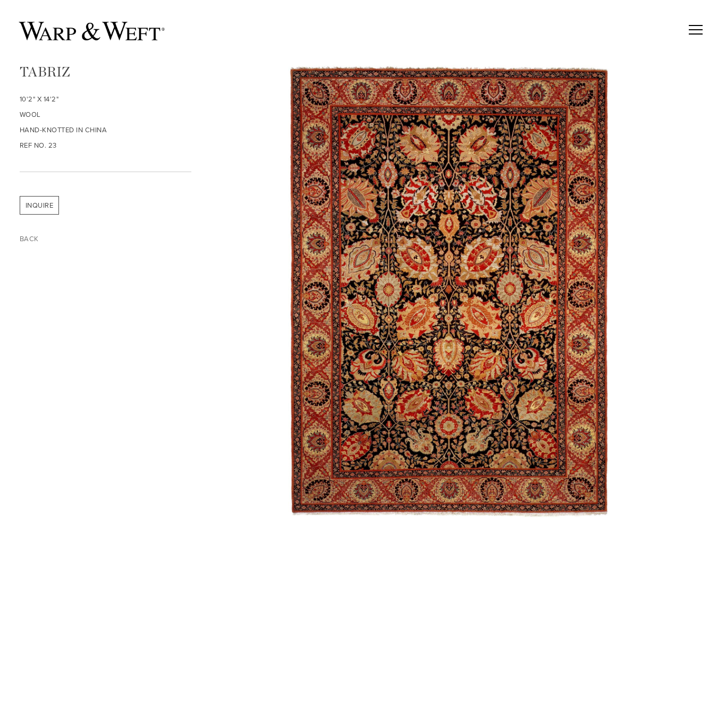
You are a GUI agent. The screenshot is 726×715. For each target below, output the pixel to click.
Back (29, 239)
